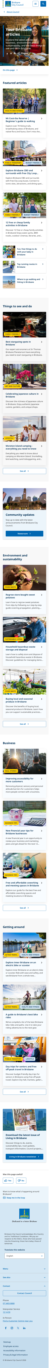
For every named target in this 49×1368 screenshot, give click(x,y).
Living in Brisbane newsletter (22, 1156)
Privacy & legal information (15, 1354)
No (23, 1180)
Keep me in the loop (16, 1197)
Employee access (11, 1346)
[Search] (43, 4)
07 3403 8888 (9, 1303)
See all (23, 471)
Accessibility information (14, 1350)
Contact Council (24, 1293)
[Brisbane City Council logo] (13, 4)
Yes (9, 1180)
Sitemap (7, 1342)
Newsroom (23, 533)
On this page (9, 70)
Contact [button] (6, 1286)
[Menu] (36, 4)
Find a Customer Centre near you (18, 1321)
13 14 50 (6, 1312)
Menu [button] (5, 1268)
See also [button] (6, 1277)
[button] (21, 53)
